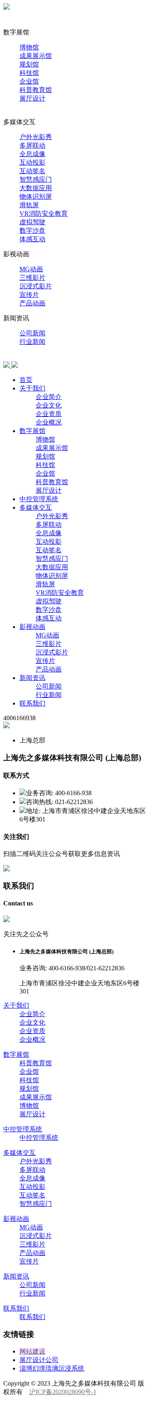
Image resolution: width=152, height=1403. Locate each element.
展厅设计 (32, 98)
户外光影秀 (35, 136)
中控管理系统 (22, 113)
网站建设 (32, 1351)
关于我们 (32, 388)
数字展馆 (32, 430)
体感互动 (32, 239)
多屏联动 (32, 145)
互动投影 (32, 162)
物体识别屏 (35, 196)
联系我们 (16, 356)
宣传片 (29, 294)
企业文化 (49, 405)
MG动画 (31, 269)
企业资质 (49, 413)
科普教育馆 (35, 89)
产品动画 (32, 303)
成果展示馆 (35, 55)
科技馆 (29, 72)
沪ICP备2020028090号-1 (62, 1391)
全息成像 (32, 153)
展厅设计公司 (38, 1359)
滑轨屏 (29, 205)
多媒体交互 (35, 507)
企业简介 (49, 396)
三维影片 (32, 277)
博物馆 (29, 47)
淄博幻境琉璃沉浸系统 (51, 1368)
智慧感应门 (35, 179)
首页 (9, 15)
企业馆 (29, 81)
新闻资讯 (32, 677)
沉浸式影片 (35, 286)
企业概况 (49, 422)
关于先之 (16, 23)
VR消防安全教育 (43, 213)
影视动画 (32, 626)
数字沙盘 (32, 230)
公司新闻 (32, 333)
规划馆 (29, 64)
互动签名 (32, 170)
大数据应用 (35, 187)
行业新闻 (32, 341)
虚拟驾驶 (32, 222)
